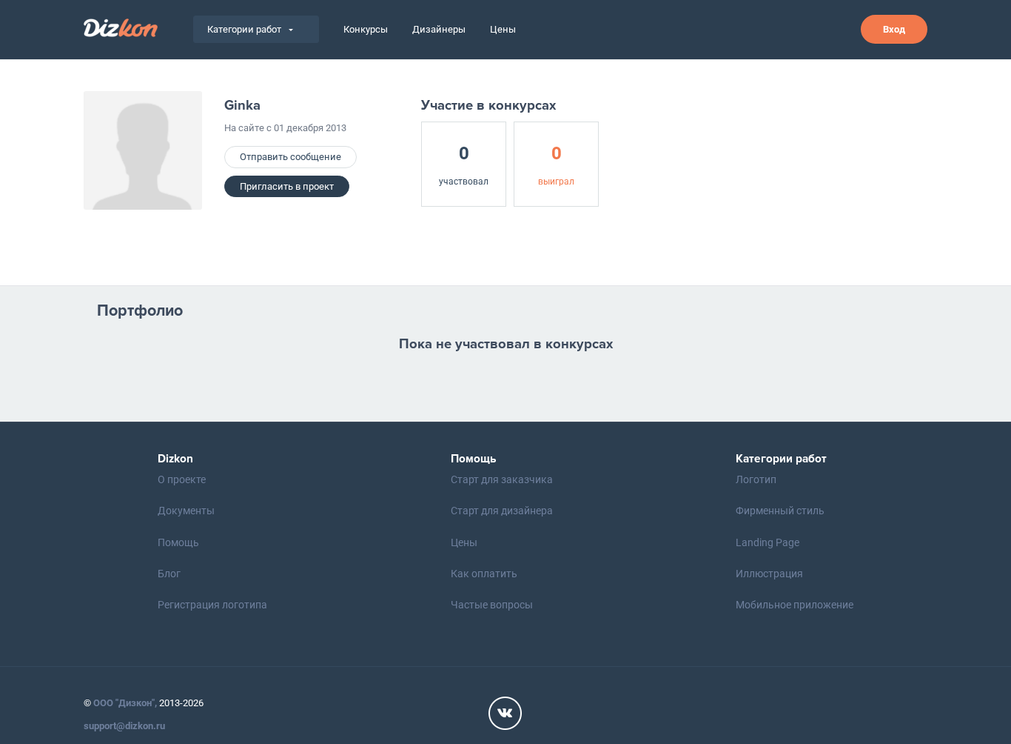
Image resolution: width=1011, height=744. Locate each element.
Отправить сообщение (290, 156)
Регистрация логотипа (212, 605)
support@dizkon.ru (124, 725)
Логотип (756, 479)
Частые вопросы (492, 605)
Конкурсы (365, 29)
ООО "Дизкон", (125, 702)
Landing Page (767, 542)
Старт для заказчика (502, 479)
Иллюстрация (769, 573)
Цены (503, 29)
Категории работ (244, 29)
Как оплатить (484, 573)
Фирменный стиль (780, 511)
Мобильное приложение (794, 605)
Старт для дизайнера (502, 511)
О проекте (182, 479)
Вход (894, 29)
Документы (186, 511)
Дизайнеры (439, 29)
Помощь (178, 542)
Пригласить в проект (287, 186)
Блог (169, 573)
